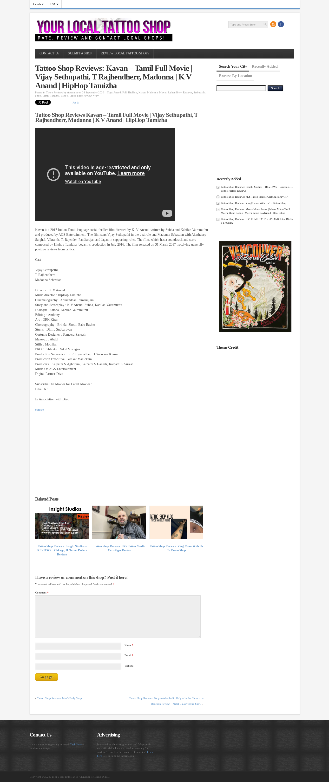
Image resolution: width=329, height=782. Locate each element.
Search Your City (233, 66)
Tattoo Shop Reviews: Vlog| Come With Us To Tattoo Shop (253, 203)
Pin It (75, 102)
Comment (42, 592)
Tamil (45, 95)
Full (124, 92)
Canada (35, 4)
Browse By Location (235, 75)
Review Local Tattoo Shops (125, 53)
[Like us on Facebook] (281, 24)
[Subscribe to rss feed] (273, 24)
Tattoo (64, 95)
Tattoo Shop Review (80, 95)
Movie (162, 92)
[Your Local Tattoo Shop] (103, 40)
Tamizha (54, 95)
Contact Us (49, 53)
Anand (117, 92)
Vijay (96, 95)
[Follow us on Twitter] (289, 24)
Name (129, 645)
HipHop (132, 92)
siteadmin (72, 92)
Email (129, 655)
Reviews (187, 92)
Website (129, 665)
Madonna (152, 92)
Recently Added (265, 66)
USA (51, 4)
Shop (38, 95)
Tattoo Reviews (54, 92)
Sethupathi (199, 92)
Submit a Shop (80, 53)
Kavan (142, 92)
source (39, 409)
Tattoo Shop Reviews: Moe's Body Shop (59, 698)
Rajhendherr (175, 92)
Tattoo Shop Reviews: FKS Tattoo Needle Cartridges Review (254, 196)
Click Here (76, 744)
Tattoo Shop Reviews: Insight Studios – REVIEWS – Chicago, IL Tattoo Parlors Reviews (62, 550)
